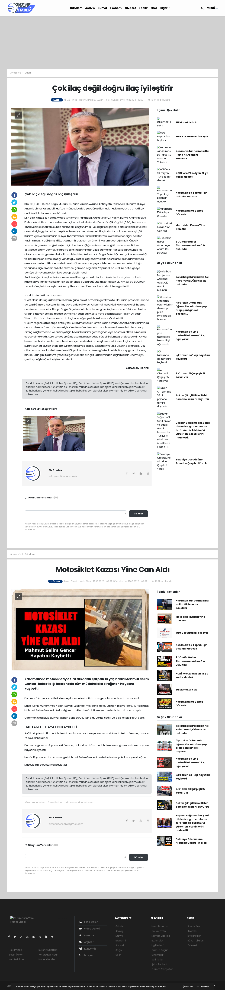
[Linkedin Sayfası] (35, 936)
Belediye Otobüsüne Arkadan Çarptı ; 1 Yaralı (191, 461)
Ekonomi (116, 8)
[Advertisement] (112, 42)
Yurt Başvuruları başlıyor (192, 136)
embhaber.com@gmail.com (66, 824)
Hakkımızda (15, 950)
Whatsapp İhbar (47, 954)
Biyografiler (194, 936)
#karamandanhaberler (79, 802)
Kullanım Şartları (47, 950)
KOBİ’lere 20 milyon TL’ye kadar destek (192, 175)
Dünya (102, 8)
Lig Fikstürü (158, 945)
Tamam (204, 986)
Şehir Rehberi (159, 964)
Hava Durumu (160, 926)
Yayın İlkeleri (16, 954)
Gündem (76, 8)
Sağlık (143, 8)
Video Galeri (91, 928)
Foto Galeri (91, 922)
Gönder (138, 513)
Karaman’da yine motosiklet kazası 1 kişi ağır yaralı (190, 335)
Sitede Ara (194, 926)
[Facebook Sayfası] (10, 936)
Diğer (164, 8)
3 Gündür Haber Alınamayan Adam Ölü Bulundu (190, 245)
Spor (153, 8)
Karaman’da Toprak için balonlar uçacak (191, 194)
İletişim (88, 955)
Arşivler (89, 942)
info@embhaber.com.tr (63, 476)
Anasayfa (15, 72)
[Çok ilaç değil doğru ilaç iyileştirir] (80, 146)
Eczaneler (157, 940)
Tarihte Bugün (160, 950)
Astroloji (192, 945)
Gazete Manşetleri (162, 969)
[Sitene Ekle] (53, 936)
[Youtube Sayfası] (28, 936)
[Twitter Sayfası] (16, 936)
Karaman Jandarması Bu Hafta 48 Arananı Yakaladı (192, 154)
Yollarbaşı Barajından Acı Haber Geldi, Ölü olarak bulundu (192, 280)
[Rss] (41, 936)
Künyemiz (90, 948)
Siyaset (130, 8)
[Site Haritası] (47, 936)
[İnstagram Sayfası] (22, 936)
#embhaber (54, 802)
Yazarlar (88, 935)
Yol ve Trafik (159, 931)
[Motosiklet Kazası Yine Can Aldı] (80, 629)
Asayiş (90, 8)
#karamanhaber (35, 802)
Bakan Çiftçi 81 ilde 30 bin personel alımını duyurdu (192, 397)
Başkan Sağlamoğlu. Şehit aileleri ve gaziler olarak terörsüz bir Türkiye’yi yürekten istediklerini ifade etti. (193, 430)
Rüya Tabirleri (195, 940)
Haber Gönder (46, 959)
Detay (189, 986)
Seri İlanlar (157, 959)
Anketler (192, 931)
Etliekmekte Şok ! (187, 122)
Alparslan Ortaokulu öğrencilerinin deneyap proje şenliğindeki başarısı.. (191, 308)
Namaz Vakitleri (161, 936)
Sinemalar (157, 955)
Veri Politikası (16, 959)
